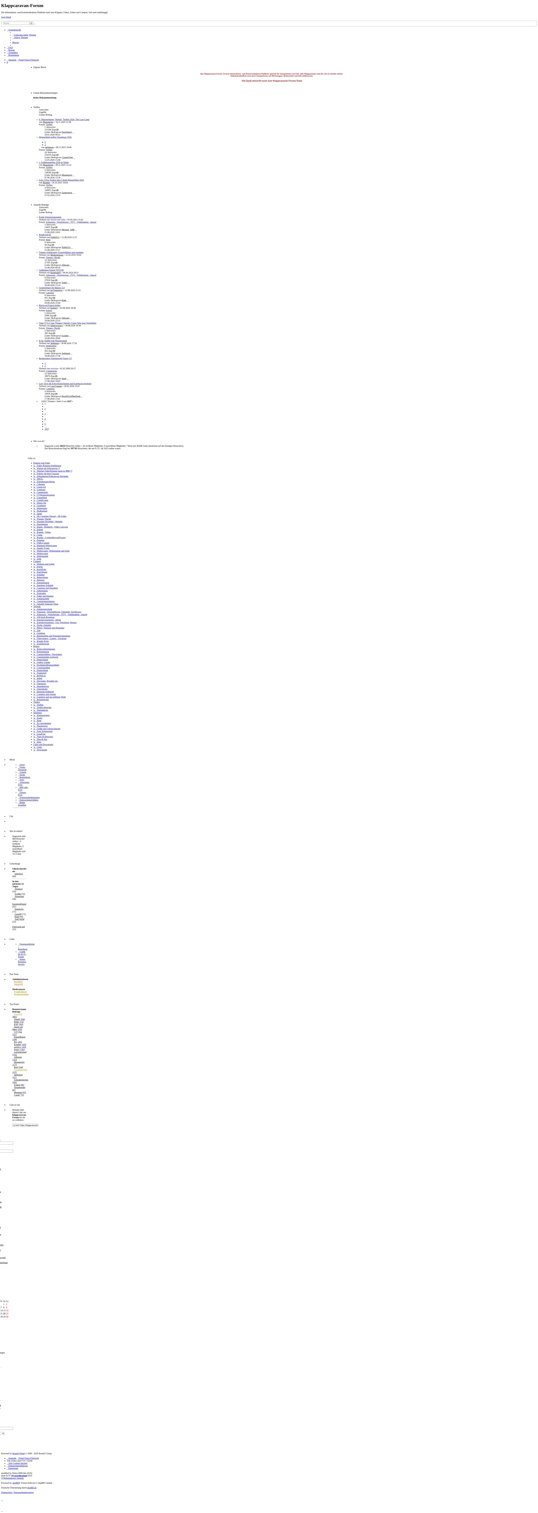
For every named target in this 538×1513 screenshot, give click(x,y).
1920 (20, 1029)
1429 (24, 1044)
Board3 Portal (18, 1453)
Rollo (16, 1022)
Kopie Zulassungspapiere (50, 217)
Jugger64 (18, 984)
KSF (16, 1024)
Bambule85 (55, 272)
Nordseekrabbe (21, 994)
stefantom (49, 147)
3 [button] (45, 414)
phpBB (15, 1483)
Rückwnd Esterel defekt (49, 305)
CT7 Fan (18, 1032)
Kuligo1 (54, 308)
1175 (14, 1065)
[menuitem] (24, 35)
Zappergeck (67, 193)
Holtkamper (51, 346)
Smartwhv (19, 909)
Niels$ (17, 1019)
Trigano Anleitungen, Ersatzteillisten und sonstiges (61, 252)
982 (22, 1085)
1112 (14, 1077)
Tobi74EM (19, 919)
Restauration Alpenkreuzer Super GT (55, 358)
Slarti (64, 378)
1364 (22, 1049)
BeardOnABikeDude (71, 396)
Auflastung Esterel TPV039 (51, 270)
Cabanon (50, 293)
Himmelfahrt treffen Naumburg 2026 (55, 137)
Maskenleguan (56, 255)
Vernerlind (19, 896)
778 (22, 1095)
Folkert (17, 1085)
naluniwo (19, 874)
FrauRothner (20, 992)
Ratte (64, 300)
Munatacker (48, 122)
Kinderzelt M (45, 235)
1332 (14, 1054)
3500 (22, 1019)
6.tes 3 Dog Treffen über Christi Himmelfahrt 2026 (61, 180)
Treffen (49, 124)
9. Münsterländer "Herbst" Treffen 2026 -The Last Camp (64, 119)
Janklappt (54, 343)
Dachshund (67, 132)
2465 (21, 1024)
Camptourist (51, 371)
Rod (16, 1067)
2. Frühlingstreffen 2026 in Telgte (54, 162)
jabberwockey (56, 325)
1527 (14, 1034)
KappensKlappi (19, 904)
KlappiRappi (19, 1037)
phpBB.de (31, 1488)
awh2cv (17, 1047)
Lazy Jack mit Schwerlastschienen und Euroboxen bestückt (65, 383)
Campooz (50, 389)
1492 (20, 1042)
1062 (14, 1082)
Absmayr (19, 889)
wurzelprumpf (20, 1052)
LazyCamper (56, 386)
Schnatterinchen (21, 1080)
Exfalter (65, 336)
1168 (20, 1067)
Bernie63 (18, 982)
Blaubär (46, 182)
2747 (21, 1022)
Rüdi (17, 916)
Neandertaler (19, 1087)
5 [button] (45, 424)
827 (14, 1090)
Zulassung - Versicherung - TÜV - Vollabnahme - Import (71, 222)
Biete (48, 240)
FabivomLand (18, 927)
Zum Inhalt (6, 17)
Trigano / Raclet (53, 257)
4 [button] (45, 419)
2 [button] (45, 409)
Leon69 (18, 914)
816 (24, 1092)
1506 (14, 1039)
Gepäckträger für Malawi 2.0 (52, 288)
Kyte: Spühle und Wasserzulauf (53, 341)
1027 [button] (47, 429)
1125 (14, 1072)
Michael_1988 (68, 230)
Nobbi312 (54, 237)
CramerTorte (67, 157)
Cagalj (17, 1095)
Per (15, 1042)
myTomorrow (56, 290)
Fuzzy (16, 1049)
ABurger (65, 265)
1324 (14, 1059)
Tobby (64, 283)
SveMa (18, 894)
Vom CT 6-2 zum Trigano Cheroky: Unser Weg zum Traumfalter (67, 323)
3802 (14, 1017)
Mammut (18, 1092)
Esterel (49, 310)
